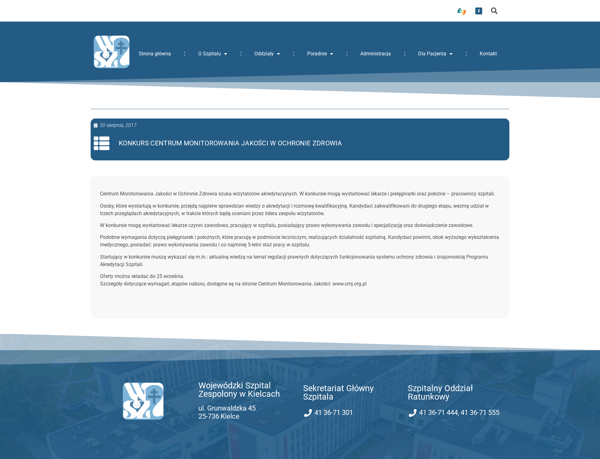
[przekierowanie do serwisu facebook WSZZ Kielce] (478, 11)
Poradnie (317, 54)
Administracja (375, 54)
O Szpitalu (209, 54)
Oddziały (264, 54)
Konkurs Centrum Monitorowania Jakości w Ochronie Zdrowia (230, 143)
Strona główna (155, 54)
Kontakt (488, 54)
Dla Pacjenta (432, 54)
